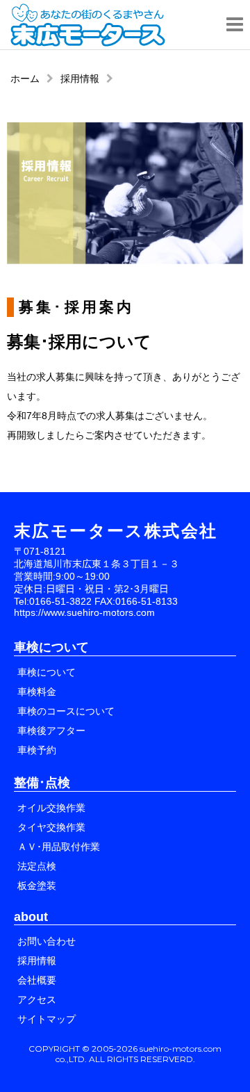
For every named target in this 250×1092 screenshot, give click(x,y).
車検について (46, 672)
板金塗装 (36, 885)
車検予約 (36, 750)
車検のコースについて (66, 711)
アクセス (36, 999)
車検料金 (36, 691)
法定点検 (36, 866)
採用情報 (79, 78)
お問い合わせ (46, 941)
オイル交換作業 (51, 807)
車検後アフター (51, 730)
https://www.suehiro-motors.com (84, 612)
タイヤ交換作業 (51, 827)
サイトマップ (46, 1019)
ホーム (25, 78)
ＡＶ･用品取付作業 (58, 846)
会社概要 (36, 980)
